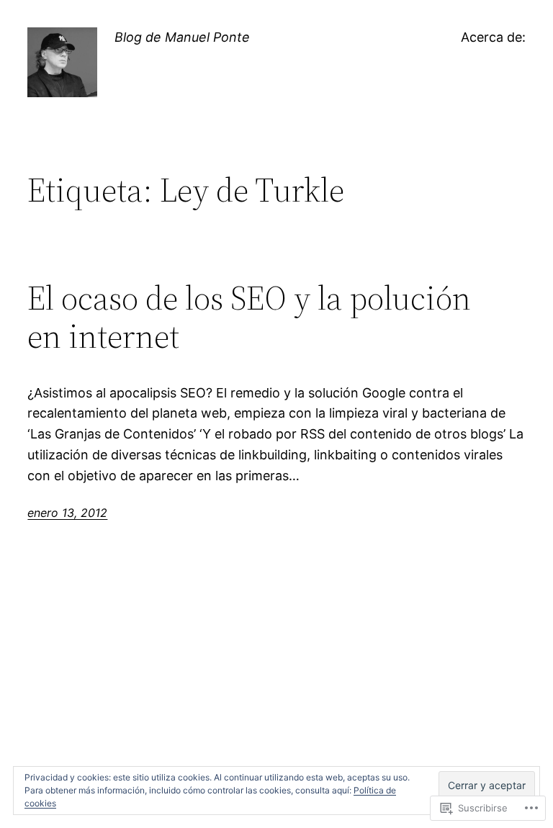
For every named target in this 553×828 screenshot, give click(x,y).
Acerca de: (493, 37)
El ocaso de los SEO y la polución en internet (249, 317)
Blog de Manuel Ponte (182, 37)
